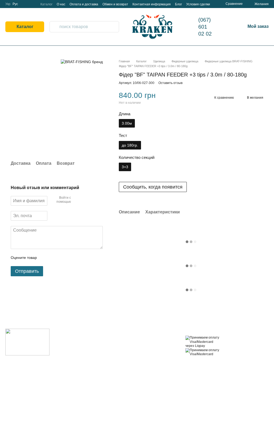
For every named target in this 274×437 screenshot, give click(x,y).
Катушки (107, 345)
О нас (61, 4)
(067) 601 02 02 (205, 27)
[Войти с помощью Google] (85, 200)
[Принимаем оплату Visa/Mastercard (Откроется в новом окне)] (202, 352)
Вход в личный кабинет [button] (155, 340)
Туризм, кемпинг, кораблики (113, 407)
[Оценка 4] (71, 257)
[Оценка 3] (63, 257)
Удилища (107, 338)
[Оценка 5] (80, 257)
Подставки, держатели (109, 385)
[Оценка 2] (54, 257)
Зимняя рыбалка (113, 416)
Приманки (108, 365)
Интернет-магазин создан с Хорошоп (246, 423)
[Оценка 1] (45, 257)
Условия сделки (198, 4)
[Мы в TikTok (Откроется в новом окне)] (32, 4)
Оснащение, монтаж (116, 358)
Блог (178, 4)
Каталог (46, 4)
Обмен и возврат (115, 4)
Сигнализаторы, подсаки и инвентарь (117, 396)
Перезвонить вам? (72, 350)
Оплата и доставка (84, 4)
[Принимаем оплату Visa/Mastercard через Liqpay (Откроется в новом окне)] (202, 342)
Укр (7, 4)
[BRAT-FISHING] (81, 62)
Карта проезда (69, 369)
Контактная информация (151, 4)
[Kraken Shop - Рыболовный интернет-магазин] (27, 342)
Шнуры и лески (112, 352)
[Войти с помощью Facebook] (77, 200)
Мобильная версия (205, 364)
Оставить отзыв (170, 83)
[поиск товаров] (54, 26)
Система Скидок (156, 400)
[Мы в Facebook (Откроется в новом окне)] (25, 4)
